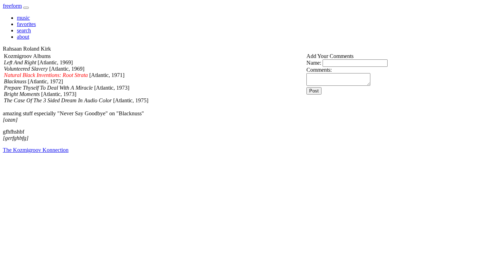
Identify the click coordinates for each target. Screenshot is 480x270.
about (23, 37)
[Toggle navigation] (26, 8)
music (23, 18)
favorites (26, 24)
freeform (12, 6)
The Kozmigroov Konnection (36, 150)
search (24, 30)
